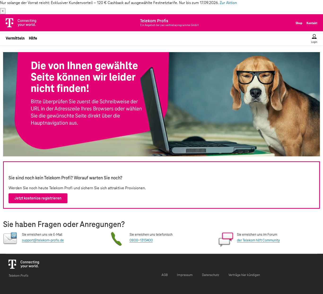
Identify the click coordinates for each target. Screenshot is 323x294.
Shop (299, 23)
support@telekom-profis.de (43, 240)
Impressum (185, 275)
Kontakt (311, 23)
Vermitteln (15, 38)
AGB (165, 275)
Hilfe (33, 38)
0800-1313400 (141, 240)
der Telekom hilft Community (258, 240)
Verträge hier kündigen (244, 275)
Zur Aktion (228, 3)
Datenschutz (210, 275)
